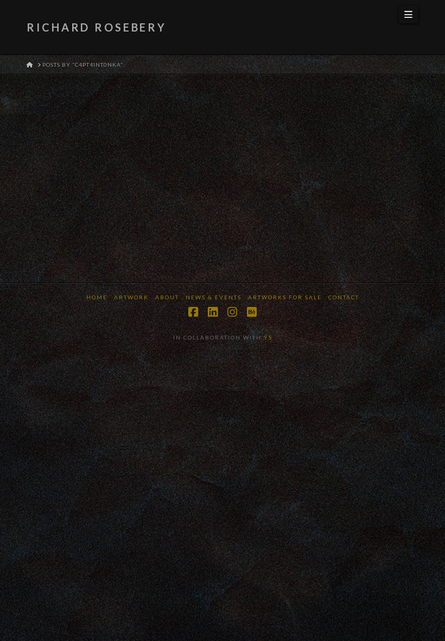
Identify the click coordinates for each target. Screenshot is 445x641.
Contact (343, 297)
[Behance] (252, 312)
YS (268, 337)
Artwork (131, 297)
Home (96, 297)
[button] (408, 14)
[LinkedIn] (213, 312)
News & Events (213, 297)
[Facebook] (193, 312)
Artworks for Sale (285, 297)
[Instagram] (232, 312)
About (167, 297)
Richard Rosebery (97, 27)
